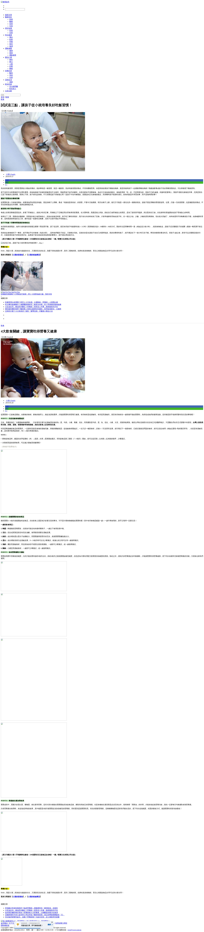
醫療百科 (8, 17)
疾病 (11, 19)
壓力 (11, 62)
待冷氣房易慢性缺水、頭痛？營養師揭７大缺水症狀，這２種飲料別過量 (32, 917)
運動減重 (8, 48)
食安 (11, 44)
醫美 (11, 73)
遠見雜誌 (4, 923)
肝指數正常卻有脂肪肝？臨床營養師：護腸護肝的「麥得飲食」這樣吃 (31, 908)
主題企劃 (8, 91)
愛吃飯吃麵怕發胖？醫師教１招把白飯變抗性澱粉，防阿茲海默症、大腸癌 (33, 309)
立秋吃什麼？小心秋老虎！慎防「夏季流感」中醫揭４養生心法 (29, 311)
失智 (11, 26)
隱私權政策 (5, 925)
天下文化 (12, 923)
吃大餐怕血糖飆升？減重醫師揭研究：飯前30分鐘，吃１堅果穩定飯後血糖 (33, 304)
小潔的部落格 (18, 255)
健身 (11, 51)
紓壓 (11, 66)
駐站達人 (12, 89)
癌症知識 (8, 28)
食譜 (11, 46)
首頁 (2, 97)
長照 (11, 24)
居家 (11, 82)
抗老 (11, 77)
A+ (6, 185)
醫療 (11, 21)
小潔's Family (10, 174)
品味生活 (8, 80)
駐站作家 (8, 84)
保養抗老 (8, 71)
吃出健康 (8, 35)
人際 (11, 64)
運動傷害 (12, 55)
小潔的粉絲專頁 (34, 255)
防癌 (11, 30)
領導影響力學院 (61, 923)
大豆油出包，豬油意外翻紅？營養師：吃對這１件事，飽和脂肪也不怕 (31, 307)
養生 (11, 37)
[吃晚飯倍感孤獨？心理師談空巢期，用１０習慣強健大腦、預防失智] (102, 276)
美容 (11, 75)
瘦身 (11, 53)
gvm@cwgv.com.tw (74, 930)
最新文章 (8, 15)
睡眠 (11, 68)
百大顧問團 (13, 86)
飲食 (11, 39)
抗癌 (11, 33)
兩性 (11, 60)
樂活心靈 (8, 57)
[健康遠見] (5, 2)
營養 (11, 42)
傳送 (6, 182)
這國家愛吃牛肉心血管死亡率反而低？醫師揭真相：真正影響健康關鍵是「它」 (35, 915)
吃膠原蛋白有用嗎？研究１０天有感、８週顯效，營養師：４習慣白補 (31, 302)
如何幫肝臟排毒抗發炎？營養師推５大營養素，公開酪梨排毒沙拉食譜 (31, 912)
